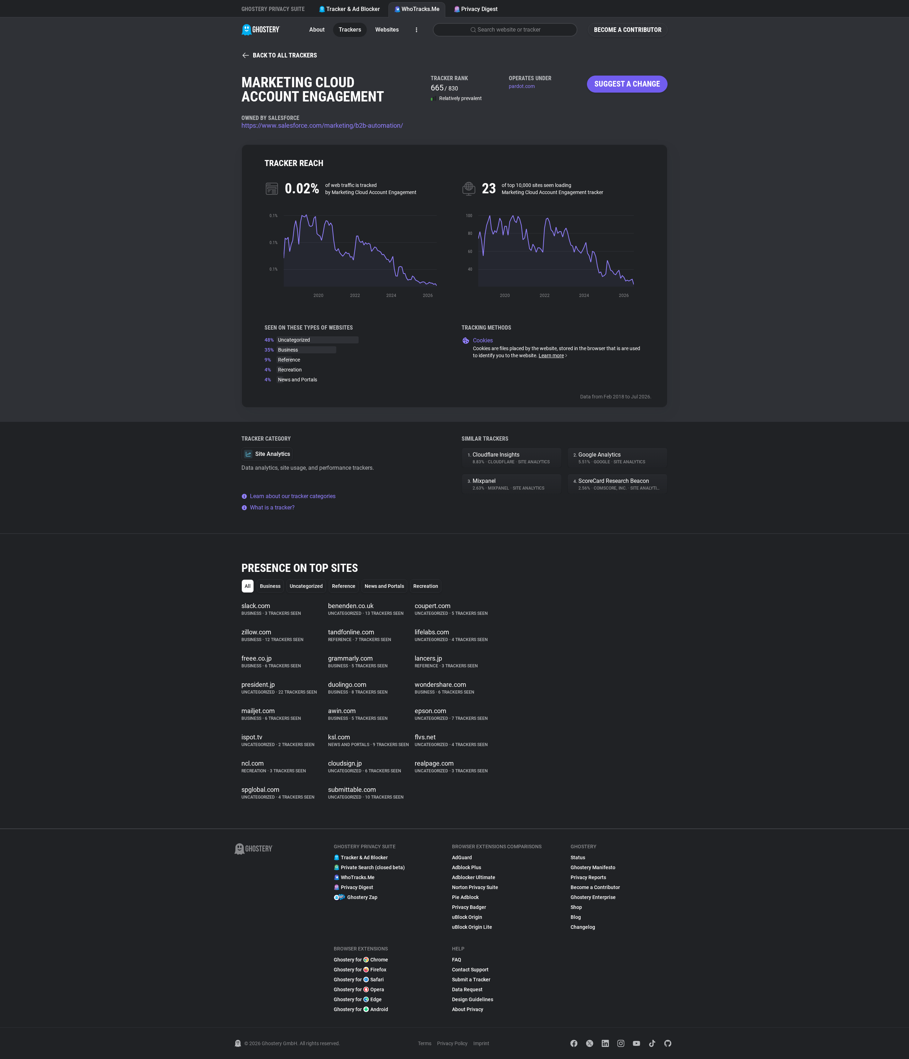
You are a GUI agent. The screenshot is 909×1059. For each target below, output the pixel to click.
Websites (387, 29)
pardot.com (522, 86)
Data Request (467, 989)
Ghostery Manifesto (593, 867)
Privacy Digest (479, 9)
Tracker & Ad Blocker (353, 9)
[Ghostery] (260, 29)
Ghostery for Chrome (361, 960)
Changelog (583, 927)
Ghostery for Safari (359, 979)
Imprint (481, 1043)
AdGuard (462, 857)
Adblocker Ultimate (473, 877)
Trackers (350, 29)
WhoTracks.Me (421, 9)
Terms (424, 1043)
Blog (576, 917)
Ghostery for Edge (358, 999)
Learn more (551, 355)
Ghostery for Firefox (360, 969)
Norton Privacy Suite (475, 887)
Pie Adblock (465, 897)
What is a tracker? (272, 507)
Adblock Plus (466, 867)
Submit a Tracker (471, 979)
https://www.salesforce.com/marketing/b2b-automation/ (322, 125)
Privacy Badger (469, 907)
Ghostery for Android (361, 1009)
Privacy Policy (452, 1043)
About (317, 29)
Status (578, 857)
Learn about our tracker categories (293, 496)
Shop (576, 907)
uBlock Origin (467, 917)
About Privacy (467, 1009)
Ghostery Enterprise (593, 897)
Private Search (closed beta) (373, 867)
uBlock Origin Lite (472, 927)
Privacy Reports (588, 877)
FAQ (456, 960)
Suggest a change (627, 83)
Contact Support (470, 969)
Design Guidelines (472, 999)
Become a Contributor (628, 29)
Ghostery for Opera (359, 989)
